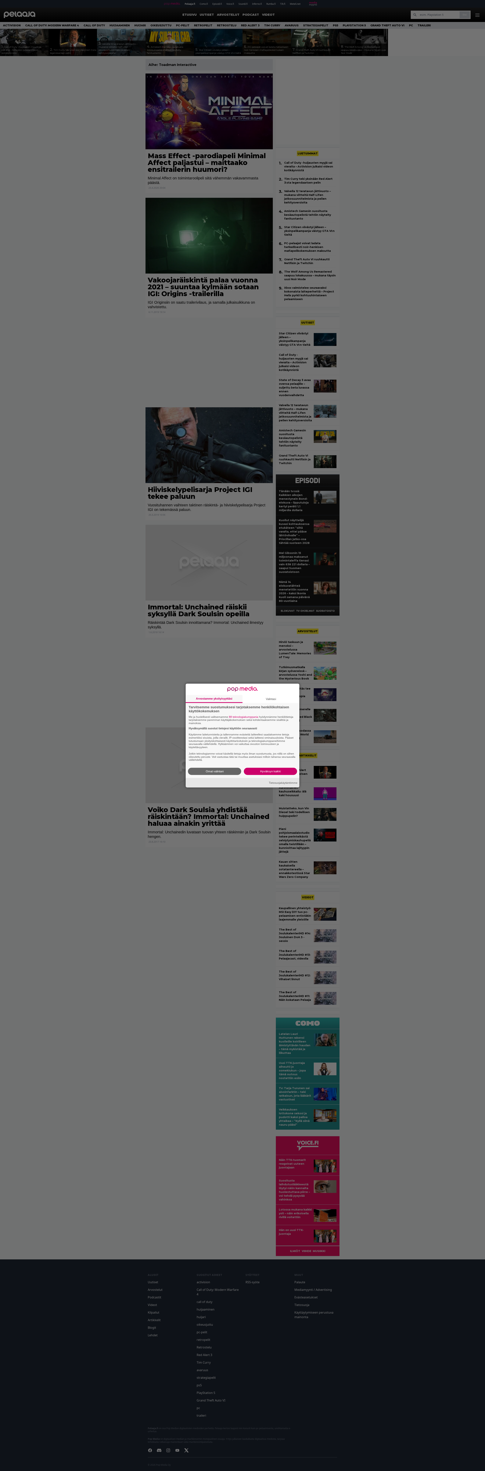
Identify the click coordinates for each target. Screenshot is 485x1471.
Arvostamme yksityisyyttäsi (214, 698)
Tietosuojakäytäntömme (283, 782)
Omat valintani (215, 771)
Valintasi (271, 698)
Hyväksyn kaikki (270, 771)
